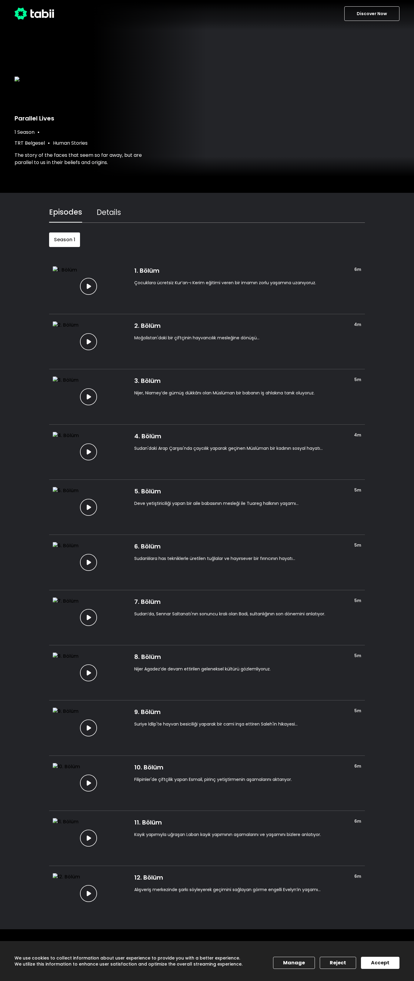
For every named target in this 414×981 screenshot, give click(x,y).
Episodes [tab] (65, 212)
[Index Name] (89, 286)
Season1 (64, 239)
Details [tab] (109, 212)
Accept (380, 962)
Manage (294, 962)
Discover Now (372, 14)
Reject (338, 962)
